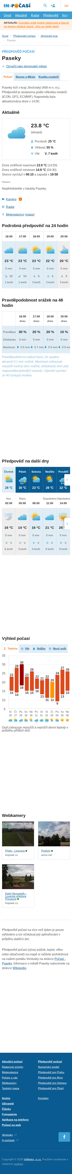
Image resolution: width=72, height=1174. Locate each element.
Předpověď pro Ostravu (52, 1082)
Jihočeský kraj (49, 35)
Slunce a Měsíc (25, 76)
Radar (35, 15)
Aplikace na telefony (15, 1119)
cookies (18, 1163)
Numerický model (48, 1066)
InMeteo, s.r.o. (32, 1159)
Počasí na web (11, 1124)
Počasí (7, 76)
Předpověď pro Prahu (51, 1072)
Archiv (6, 1098)
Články (6, 1108)
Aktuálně (21, 15)
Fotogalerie (9, 1114)
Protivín (45, 850)
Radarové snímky (12, 1066)
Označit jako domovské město (26, 66)
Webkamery (9, 1082)
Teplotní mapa (10, 1088)
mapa (30, 214)
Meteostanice (15, 214)
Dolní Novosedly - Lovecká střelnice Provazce (16, 896)
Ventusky (7, 1134)
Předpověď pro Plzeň (51, 1088)
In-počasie (8, 1140)
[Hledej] (45, 5)
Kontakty (43, 1098)
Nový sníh (59, 648)
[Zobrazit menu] (66, 5)
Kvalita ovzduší (49, 76)
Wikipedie (19, 968)
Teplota (12, 648)
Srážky (41, 648)
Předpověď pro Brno (50, 1077)
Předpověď (50, 15)
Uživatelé (8, 1103)
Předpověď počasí (24, 35)
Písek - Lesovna (15, 850)
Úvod (7, 15)
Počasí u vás (9, 1077)
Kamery (11, 199)
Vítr (27, 648)
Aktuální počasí (12, 1061)
